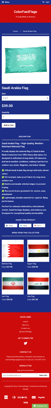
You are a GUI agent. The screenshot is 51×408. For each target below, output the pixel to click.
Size (4, 94)
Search (25, 322)
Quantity (5, 112)
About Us (25, 325)
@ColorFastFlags (25, 332)
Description (25, 137)
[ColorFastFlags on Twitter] (25, 344)
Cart (47, 2)
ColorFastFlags (25, 12)
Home (15, 31)
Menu (7, 2)
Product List (25, 328)
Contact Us (41, 406)
